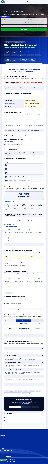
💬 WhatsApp (35, 406)
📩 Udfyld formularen (26, 406)
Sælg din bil (7, 415)
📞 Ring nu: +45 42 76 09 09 (14, 406)
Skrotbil (6, 417)
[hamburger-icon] (28, 2)
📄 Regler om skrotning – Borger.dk (10, 309)
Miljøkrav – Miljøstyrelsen (37, 309)
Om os (6, 420)
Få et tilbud (24, 29)
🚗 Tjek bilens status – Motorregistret (24, 309)
